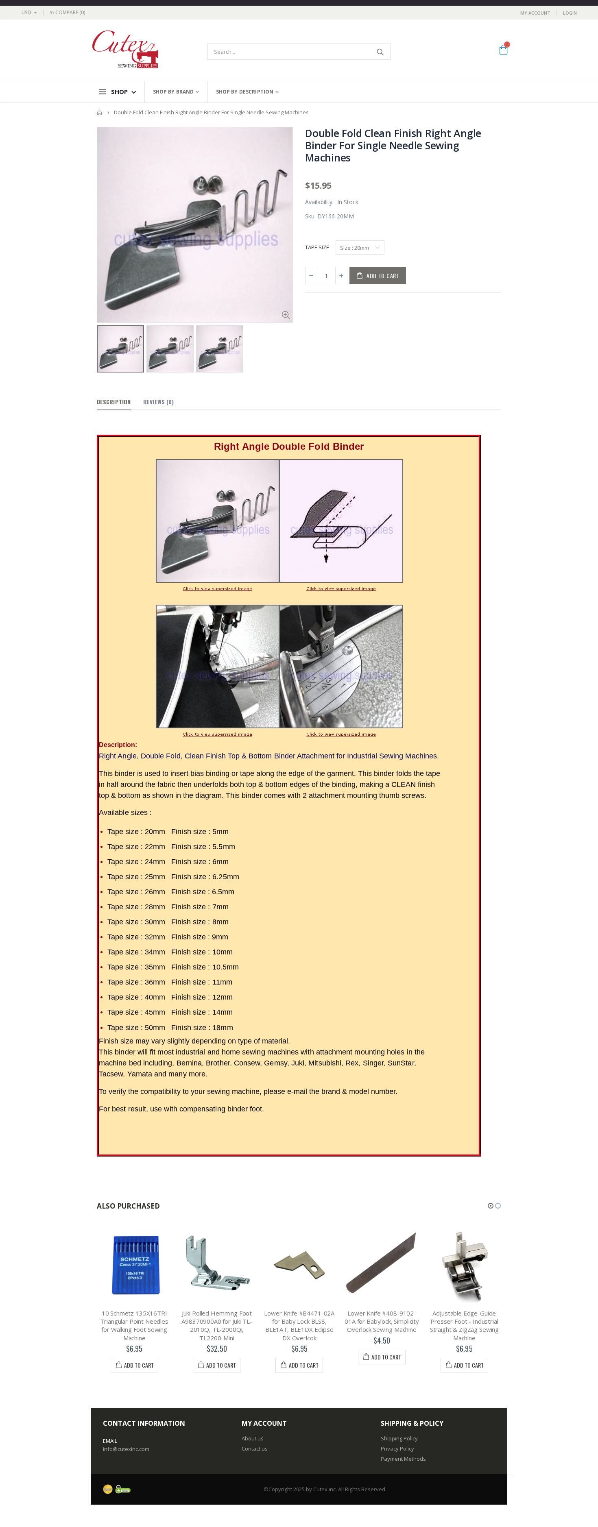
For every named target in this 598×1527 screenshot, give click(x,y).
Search (380, 51)
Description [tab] (114, 401)
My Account (535, 13)
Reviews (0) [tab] (158, 401)
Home (100, 112)
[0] (503, 51)
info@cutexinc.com (126, 1449)
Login (570, 13)
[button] (490, 1206)
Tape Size (317, 247)
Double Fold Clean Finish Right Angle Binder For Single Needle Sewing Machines (393, 145)
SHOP (119, 91)
